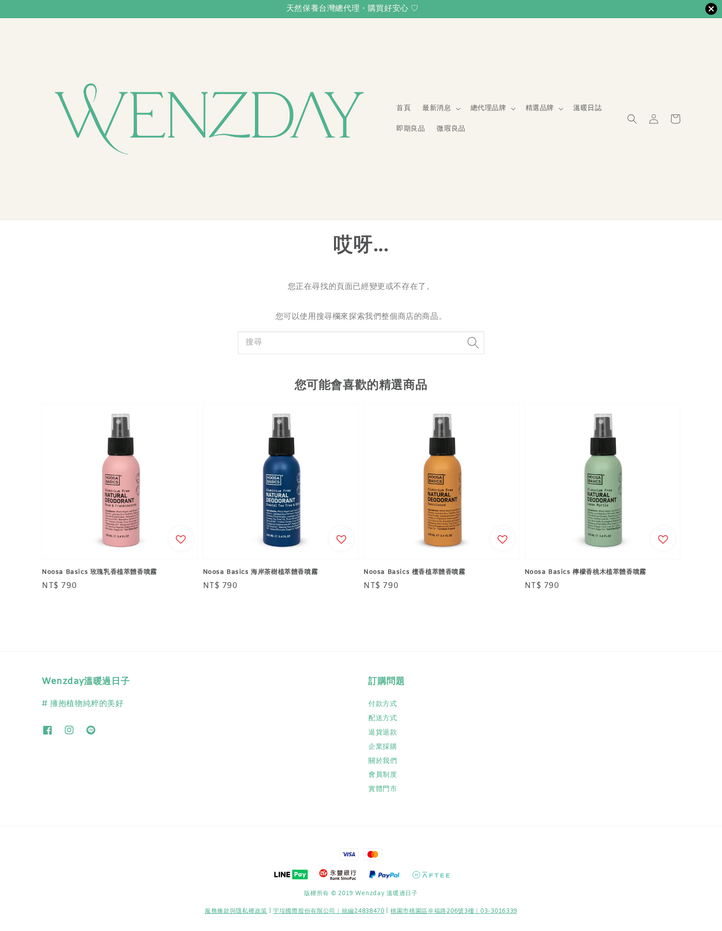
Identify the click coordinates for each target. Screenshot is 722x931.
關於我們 (382, 761)
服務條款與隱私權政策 (236, 911)
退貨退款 (382, 732)
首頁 (403, 108)
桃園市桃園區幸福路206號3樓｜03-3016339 (453, 911)
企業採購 (382, 747)
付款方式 (382, 704)
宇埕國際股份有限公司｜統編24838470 (329, 911)
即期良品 (410, 129)
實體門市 (382, 789)
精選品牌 (540, 108)
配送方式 (382, 718)
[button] (632, 119)
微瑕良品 (451, 129)
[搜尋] (473, 342)
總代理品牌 (488, 108)
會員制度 (382, 775)
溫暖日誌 (587, 108)
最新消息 (436, 108)
